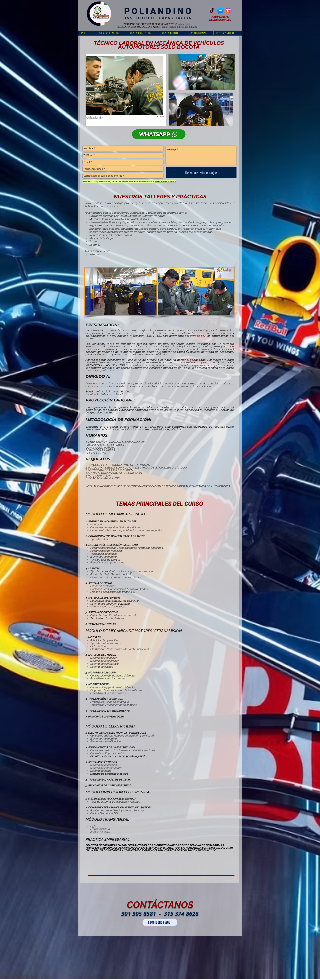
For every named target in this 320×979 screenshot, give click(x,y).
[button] (110, 33)
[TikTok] (212, 10)
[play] (157, 116)
